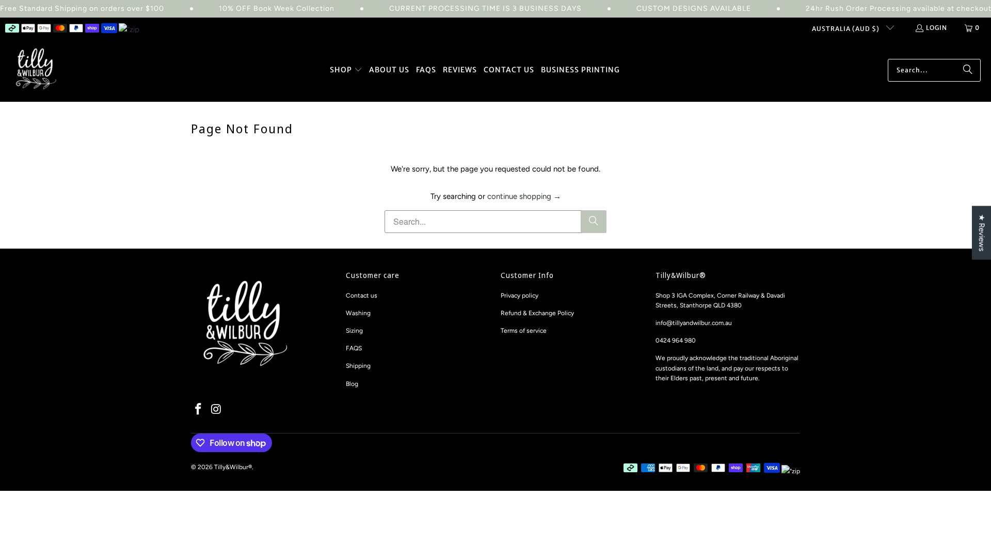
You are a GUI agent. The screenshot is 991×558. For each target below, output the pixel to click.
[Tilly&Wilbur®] (36, 70)
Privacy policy (519, 295)
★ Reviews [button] (981, 233)
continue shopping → (524, 196)
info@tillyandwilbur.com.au (694, 323)
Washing (358, 313)
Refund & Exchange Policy (537, 313)
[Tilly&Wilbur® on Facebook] (198, 409)
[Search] (968, 70)
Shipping (358, 365)
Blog (352, 384)
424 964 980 (678, 340)
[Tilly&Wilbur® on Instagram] (217, 409)
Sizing (354, 330)
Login (936, 28)
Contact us (361, 295)
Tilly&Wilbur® (233, 467)
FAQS (354, 348)
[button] (346, 70)
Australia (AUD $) (846, 29)
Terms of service (524, 330)
